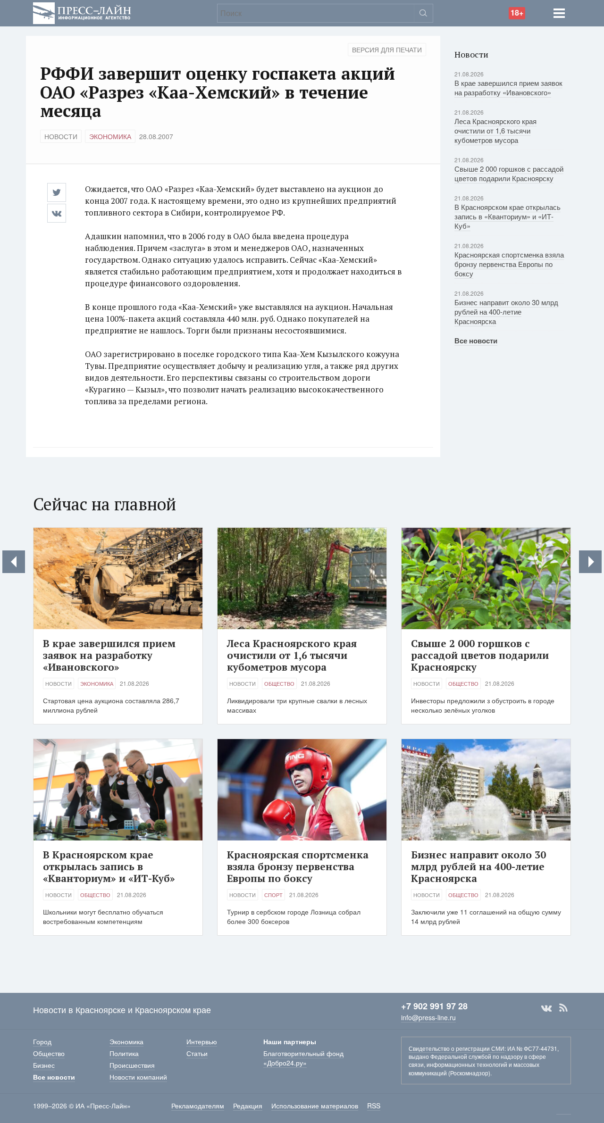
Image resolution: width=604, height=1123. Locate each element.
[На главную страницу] (82, 12)
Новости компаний (138, 1076)
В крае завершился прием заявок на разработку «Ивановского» (508, 87)
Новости (60, 136)
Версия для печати (387, 49)
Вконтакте (546, 1007)
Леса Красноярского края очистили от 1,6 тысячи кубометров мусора (495, 130)
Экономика (110, 136)
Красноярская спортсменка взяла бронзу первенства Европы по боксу (509, 264)
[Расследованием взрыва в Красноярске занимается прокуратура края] (590, 561)
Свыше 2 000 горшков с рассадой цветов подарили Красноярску (508, 173)
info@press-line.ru (428, 1017)
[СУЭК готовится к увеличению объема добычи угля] (13, 561)
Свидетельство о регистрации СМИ (456, 1048)
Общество (279, 683)
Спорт (273, 894)
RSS (563, 1007)
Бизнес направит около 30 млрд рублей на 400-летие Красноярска (506, 311)
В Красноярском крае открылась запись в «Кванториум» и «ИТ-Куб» (507, 216)
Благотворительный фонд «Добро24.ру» (303, 1057)
